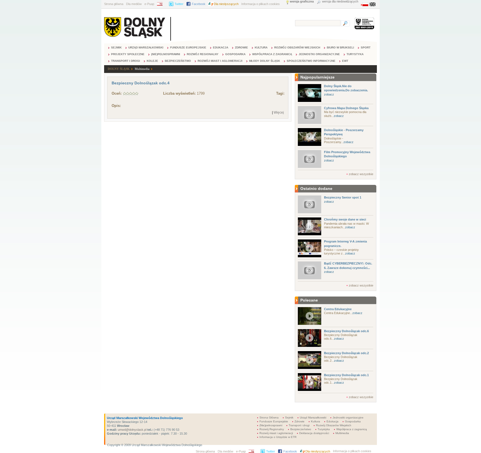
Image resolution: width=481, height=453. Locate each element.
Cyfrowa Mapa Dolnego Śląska (346, 108)
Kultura (261, 47)
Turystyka (355, 54)
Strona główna (113, 4)
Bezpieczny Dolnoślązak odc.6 (346, 331)
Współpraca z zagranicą (272, 54)
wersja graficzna (302, 1)
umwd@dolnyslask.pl (131, 429)
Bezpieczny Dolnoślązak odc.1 (346, 375)
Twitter (179, 4)
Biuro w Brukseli (340, 47)
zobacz (329, 94)
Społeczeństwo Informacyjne (311, 60)
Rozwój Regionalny (203, 54)
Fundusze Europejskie (188, 47)
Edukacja (220, 47)
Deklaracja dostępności (314, 433)
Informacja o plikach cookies (260, 4)
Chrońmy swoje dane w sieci (345, 219)
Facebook (198, 4)
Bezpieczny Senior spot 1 (342, 197)
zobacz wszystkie (361, 174)
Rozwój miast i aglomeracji (220, 60)
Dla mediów (134, 4)
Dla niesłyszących (226, 4)
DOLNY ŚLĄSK (119, 68)
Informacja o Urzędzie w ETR (277, 437)
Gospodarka (235, 54)
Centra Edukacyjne (338, 309)
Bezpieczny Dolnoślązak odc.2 (346, 353)
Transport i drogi (125, 60)
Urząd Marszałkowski (145, 47)
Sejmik (116, 47)
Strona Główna (269, 417)
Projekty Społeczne (127, 54)
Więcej (279, 112)
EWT (345, 60)
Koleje (152, 60)
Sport (365, 47)
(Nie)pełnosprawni (165, 54)
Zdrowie (241, 47)
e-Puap (149, 4)
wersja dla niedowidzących (340, 1)
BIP (161, 4)
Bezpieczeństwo (178, 60)
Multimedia (142, 68)
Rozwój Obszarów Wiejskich (297, 47)
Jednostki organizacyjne (319, 54)
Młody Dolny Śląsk (264, 60)
